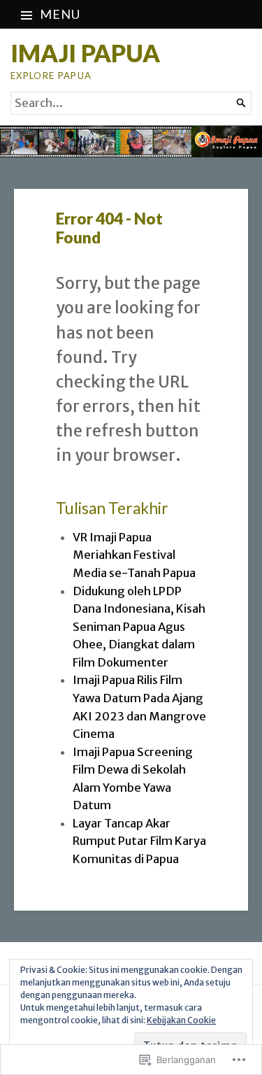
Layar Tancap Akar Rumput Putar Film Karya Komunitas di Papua (139, 841)
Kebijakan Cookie (181, 1020)
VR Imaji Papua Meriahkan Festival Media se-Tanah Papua (134, 555)
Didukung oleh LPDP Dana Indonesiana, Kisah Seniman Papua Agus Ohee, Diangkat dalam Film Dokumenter (139, 627)
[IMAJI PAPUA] (131, 141)
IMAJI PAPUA (85, 52)
